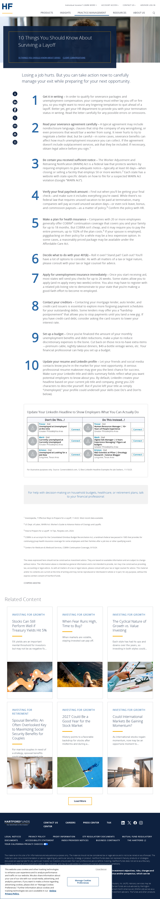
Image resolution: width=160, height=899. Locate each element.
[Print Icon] (13, 135)
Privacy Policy (37, 836)
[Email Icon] (13, 127)
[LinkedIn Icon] (13, 103)
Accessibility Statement (39, 840)
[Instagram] (141, 822)
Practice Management (92, 12)
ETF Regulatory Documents (99, 836)
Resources (119, 12)
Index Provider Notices (75, 840)
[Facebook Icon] (13, 111)
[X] (130, 822)
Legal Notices (13, 836)
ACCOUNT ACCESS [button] (109, 5)
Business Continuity (108, 840)
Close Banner (101, 869)
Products (47, 12)
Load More (80, 801)
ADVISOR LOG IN (147, 5)
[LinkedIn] (124, 822)
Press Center (91, 822)
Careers (70, 822)
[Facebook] (136, 822)
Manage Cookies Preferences (83, 881)
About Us (139, 12)
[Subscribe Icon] (13, 143)
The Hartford (136, 840)
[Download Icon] (13, 94)
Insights (65, 12)
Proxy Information (64, 836)
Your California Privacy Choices (24, 844)
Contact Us (51, 822)
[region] (56, 882)
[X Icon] (13, 119)
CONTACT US (128, 5)
